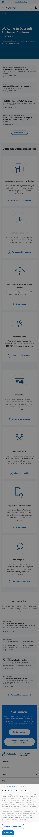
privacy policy (21, 819)
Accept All (8, 833)
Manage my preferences (13, 826)
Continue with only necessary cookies (15, 786)
